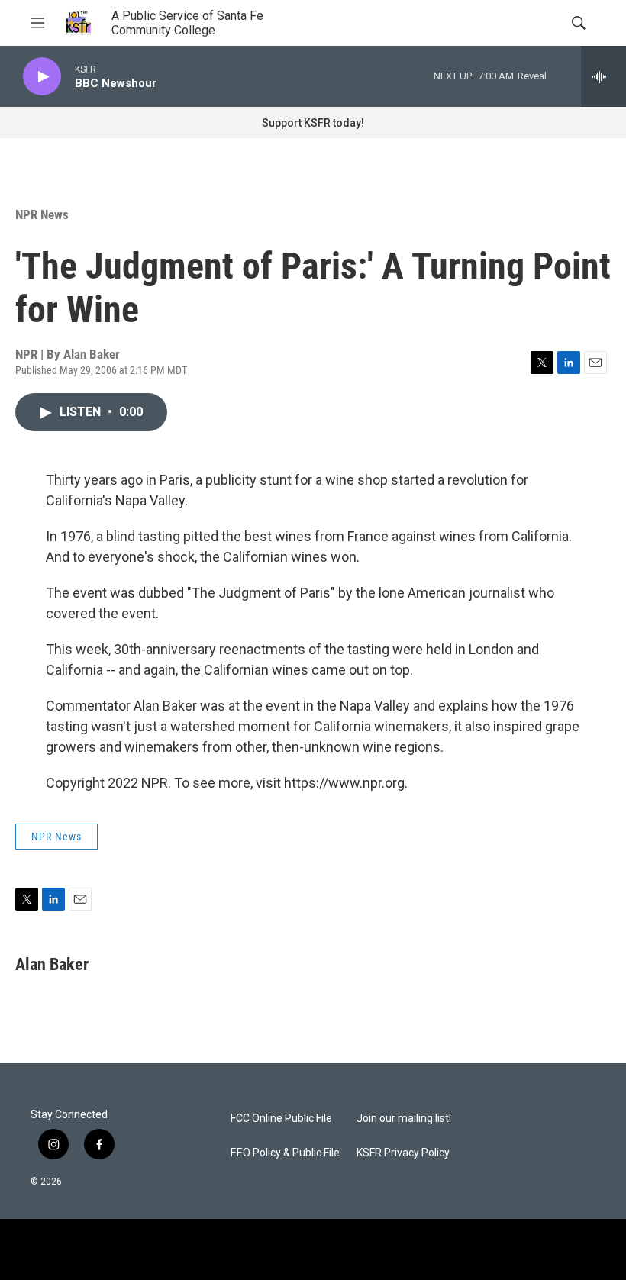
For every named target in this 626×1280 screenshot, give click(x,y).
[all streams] (603, 76)
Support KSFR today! (313, 123)
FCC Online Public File (281, 1118)
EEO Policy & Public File (285, 1153)
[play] (42, 76)
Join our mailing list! (404, 1118)
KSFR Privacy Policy (403, 1153)
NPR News (42, 214)
